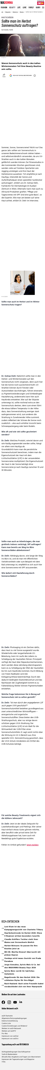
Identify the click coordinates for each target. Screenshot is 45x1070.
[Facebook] (3, 1002)
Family (31, 7)
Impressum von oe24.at (10, 1036)
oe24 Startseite (7, 1016)
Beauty (12, 7)
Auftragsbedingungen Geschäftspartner (16, 1051)
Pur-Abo (5, 1033)
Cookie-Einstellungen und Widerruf (14, 1026)
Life (19, 7)
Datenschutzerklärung (10, 1021)
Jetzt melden (33, 844)
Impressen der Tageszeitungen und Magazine (18, 1059)
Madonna (15, 12)
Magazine (8, 12)
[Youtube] (15, 1002)
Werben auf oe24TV (9, 1031)
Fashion (4, 7)
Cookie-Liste (6, 1023)
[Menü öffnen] (43, 7)
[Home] (2, 12)
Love (25, 7)
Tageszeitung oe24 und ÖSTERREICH (15, 1044)
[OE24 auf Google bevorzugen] (34, 75)
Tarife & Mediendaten (9, 1054)
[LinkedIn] (21, 1002)
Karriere (39, 7)
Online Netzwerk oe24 (10, 1008)
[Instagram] (9, 1002)
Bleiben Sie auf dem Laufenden (13, 994)
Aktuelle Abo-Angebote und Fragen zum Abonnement (21, 1057)
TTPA (3, 1062)
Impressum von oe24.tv (10, 1038)
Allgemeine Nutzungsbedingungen (14, 1018)
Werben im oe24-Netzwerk (11, 1028)
